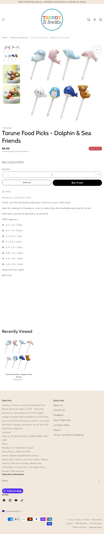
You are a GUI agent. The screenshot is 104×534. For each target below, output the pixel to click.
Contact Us (59, 410)
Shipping (12, 151)
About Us (58, 405)
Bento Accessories (19, 37)
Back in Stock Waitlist (13, 161)
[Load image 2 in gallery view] (11, 74)
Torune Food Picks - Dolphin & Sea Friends (50, 37)
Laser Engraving (61, 420)
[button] (3, 20)
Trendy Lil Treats (82, 520)
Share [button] (8, 191)
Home (4, 37)
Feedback (58, 415)
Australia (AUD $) (13, 511)
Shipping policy (95, 527)
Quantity (6, 169)
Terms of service (79, 527)
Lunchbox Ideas (61, 425)
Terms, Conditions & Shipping (68, 434)
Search (57, 430)
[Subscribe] (99, 480)
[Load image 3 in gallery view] (11, 94)
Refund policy (81, 523)
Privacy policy (96, 523)
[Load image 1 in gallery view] (11, 53)
